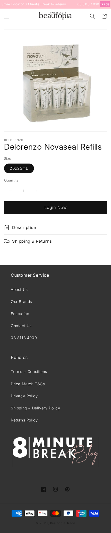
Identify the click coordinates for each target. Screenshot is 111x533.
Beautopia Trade (62, 523)
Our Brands (21, 301)
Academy (58, 4)
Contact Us (21, 325)
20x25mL (19, 168)
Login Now (55, 207)
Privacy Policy (24, 396)
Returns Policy (24, 420)
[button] (7, 16)
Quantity (11, 180)
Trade (105, 4)
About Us (19, 289)
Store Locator (12, 4)
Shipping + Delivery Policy (35, 408)
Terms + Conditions (29, 371)
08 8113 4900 (88, 4)
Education (20, 313)
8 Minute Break (37, 4)
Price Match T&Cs (28, 384)
